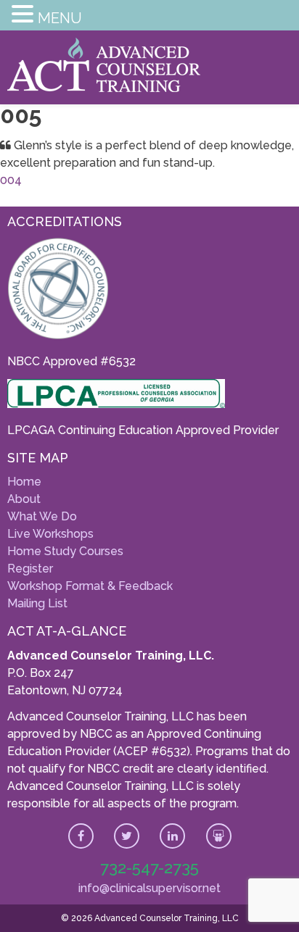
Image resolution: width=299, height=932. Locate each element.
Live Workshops (50, 534)
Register (30, 568)
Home (24, 481)
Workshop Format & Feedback (90, 586)
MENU (60, 18)
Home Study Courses (65, 551)
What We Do (42, 516)
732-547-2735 (149, 867)
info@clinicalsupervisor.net (149, 888)
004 (11, 180)
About (24, 499)
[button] (25, 16)
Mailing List (37, 603)
